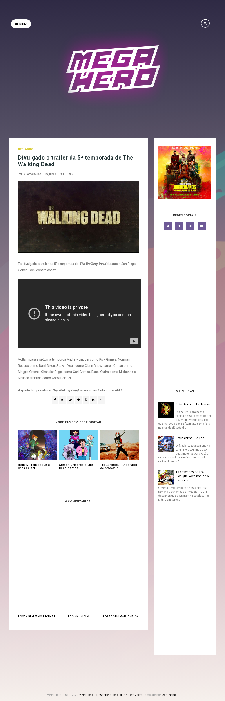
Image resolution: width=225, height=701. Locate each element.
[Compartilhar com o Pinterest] (101, 400)
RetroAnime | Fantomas (193, 404)
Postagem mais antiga (121, 616)
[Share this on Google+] (70, 400)
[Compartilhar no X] (62, 400)
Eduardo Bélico (32, 174)
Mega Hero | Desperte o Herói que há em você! (110, 695)
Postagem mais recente (36, 616)
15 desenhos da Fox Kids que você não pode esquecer (193, 476)
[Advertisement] (184, 310)
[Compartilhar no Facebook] (55, 400)
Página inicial (79, 616)
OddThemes (170, 695)
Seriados (25, 149)
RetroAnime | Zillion (190, 438)
